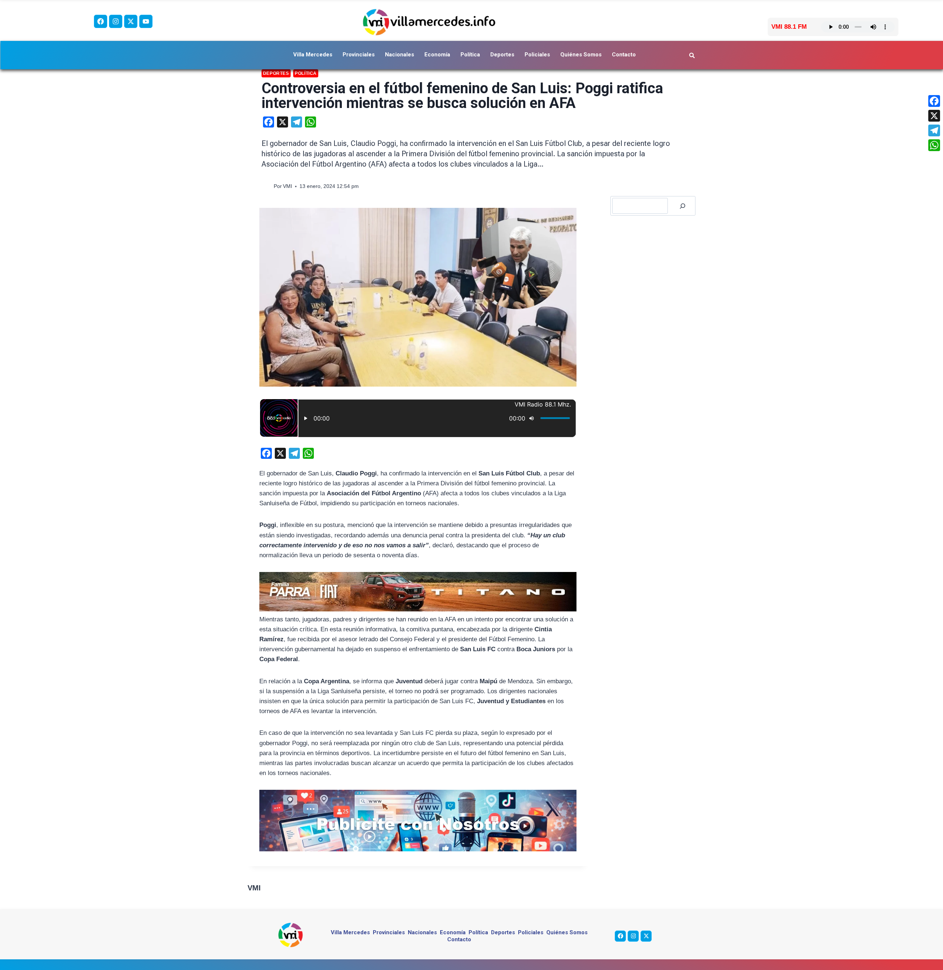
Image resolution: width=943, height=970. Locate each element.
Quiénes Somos (581, 54)
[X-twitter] (130, 21)
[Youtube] (146, 21)
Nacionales (399, 54)
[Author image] (266, 186)
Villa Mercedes (312, 54)
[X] (934, 115)
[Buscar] (683, 206)
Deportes (502, 54)
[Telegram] (934, 130)
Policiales (537, 54)
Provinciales (359, 54)
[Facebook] (100, 21)
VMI (287, 186)
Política (470, 54)
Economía (437, 54)
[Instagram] (115, 21)
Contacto (624, 54)
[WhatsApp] (934, 145)
